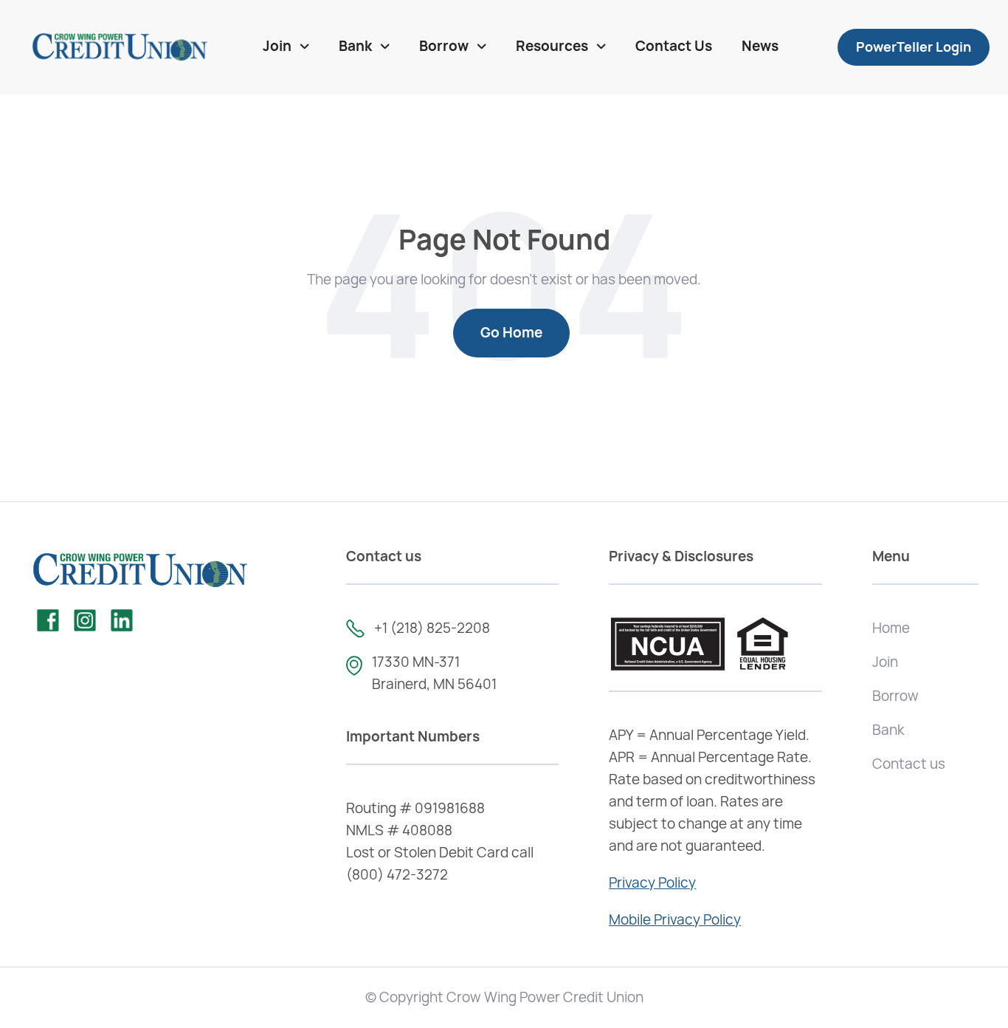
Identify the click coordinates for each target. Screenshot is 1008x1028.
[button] (286, 47)
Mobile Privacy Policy (675, 920)
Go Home (511, 332)
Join (885, 662)
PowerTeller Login (913, 46)
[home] (120, 47)
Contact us (908, 764)
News (760, 46)
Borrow (895, 696)
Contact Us (673, 46)
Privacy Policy (652, 883)
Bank (888, 730)
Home (891, 628)
